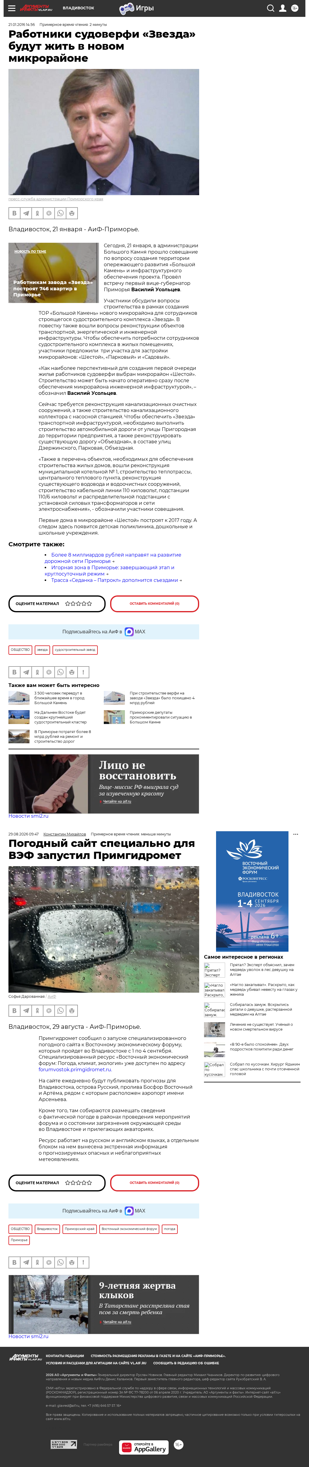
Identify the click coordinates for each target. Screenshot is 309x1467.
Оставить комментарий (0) (155, 604)
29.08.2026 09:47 (23, 834)
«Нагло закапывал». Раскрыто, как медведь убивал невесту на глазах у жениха (264, 989)
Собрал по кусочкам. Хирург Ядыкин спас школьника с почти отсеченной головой (265, 1069)
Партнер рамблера (98, 1444)
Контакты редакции (65, 1356)
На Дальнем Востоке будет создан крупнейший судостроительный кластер (60, 717)
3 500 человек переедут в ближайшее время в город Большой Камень (59, 698)
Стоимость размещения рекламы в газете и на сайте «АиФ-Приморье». (158, 1356)
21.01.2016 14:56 (21, 24)
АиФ (52, 996)
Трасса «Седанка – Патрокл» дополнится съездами (114, 580)
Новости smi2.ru (28, 816)
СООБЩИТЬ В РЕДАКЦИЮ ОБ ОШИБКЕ (186, 1363)
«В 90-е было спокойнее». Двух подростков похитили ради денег (262, 1046)
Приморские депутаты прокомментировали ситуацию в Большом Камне (161, 717)
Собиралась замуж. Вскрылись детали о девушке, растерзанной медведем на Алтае (261, 1009)
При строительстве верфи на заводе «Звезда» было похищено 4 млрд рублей (162, 698)
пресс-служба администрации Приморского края (55, 199)
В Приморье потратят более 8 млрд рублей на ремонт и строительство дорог (62, 736)
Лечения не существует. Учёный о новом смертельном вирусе (261, 1027)
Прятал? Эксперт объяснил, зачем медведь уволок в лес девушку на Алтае (262, 970)
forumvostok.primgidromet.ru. (75, 1069)
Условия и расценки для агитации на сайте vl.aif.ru (96, 1363)
